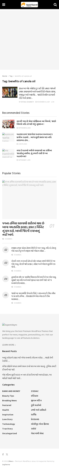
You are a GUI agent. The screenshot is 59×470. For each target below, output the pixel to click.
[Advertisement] (29, 40)
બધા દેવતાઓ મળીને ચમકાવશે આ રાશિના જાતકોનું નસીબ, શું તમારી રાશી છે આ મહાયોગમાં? (34, 153)
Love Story (7, 419)
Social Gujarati (27, 102)
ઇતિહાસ (34, 395)
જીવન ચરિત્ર (36, 400)
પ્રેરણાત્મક (35, 419)
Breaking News (9, 400)
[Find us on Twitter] (7, 454)
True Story (7, 428)
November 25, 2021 (43, 102)
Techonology (8, 423)
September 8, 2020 (24, 128)
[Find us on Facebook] (3, 454)
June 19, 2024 (22, 144)
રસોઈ (33, 428)
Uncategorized (9, 433)
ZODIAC (35, 391)
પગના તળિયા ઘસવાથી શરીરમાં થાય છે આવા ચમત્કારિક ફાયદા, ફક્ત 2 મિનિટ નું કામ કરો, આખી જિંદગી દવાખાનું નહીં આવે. (23, 229)
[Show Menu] (3, 4)
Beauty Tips (8, 395)
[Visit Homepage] (29, 5)
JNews (10, 461)
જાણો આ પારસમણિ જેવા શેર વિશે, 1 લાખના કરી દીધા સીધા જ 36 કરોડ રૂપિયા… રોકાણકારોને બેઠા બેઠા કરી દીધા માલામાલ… (33, 296)
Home (4, 76)
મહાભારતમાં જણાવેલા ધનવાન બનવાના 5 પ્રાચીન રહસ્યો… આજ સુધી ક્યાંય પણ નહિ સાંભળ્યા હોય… (34, 137)
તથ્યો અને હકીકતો (38, 409)
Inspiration (7, 414)
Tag (11, 76)
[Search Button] (55, 4)
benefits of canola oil (23, 76)
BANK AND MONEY (11, 391)
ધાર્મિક (33, 414)
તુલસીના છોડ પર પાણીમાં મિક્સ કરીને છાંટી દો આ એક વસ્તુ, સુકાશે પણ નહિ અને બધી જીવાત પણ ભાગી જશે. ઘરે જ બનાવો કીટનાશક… (33, 279)
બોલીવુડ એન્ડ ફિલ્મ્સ (40, 423)
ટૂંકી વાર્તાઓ (36, 405)
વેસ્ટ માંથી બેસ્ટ (37, 433)
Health (5, 409)
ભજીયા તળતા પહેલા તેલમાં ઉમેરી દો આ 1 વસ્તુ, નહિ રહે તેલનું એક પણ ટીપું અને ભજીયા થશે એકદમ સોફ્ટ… (33, 249)
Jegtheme (6, 464)
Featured (6, 405)
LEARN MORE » (9, 344)
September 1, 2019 (24, 160)
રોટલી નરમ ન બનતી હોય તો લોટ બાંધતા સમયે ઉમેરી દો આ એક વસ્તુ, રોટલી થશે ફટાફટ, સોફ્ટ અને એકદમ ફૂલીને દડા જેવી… (33, 263)
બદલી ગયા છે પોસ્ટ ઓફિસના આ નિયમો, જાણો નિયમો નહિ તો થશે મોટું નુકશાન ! (36, 123)
